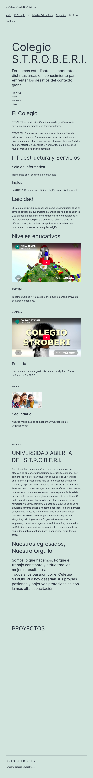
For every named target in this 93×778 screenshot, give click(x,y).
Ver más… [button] (17, 312)
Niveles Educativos (42, 15)
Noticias (73, 15)
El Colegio (19, 15)
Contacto (11, 21)
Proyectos (61, 15)
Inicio (8, 15)
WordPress (29, 767)
